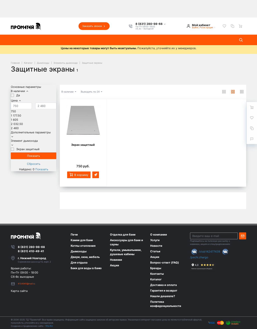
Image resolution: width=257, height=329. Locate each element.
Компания (50, 40)
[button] (150, 24)
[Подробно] (241, 91)
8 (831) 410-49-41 (31, 251)
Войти (195, 27)
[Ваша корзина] (240, 26)
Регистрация (206, 27)
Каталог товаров (26, 40)
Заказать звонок (92, 25)
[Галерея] (233, 91)
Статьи (101, 40)
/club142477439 (209, 251)
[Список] (224, 91)
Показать (41, 169)
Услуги (68, 40)
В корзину (81, 175)
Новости (84, 40)
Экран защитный (83, 144)
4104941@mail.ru (26, 283)
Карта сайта (19, 291)
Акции (116, 40)
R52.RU (49, 326)
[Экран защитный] (83, 120)
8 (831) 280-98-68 (149, 24)
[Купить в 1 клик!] (95, 175)
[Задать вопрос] (252, 139)
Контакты (134, 40)
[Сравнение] (232, 26)
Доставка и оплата (160, 40)
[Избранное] (224, 26)
